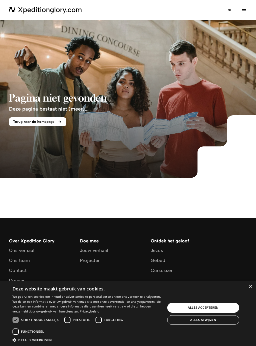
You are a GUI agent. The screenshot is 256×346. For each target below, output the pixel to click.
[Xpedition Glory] (45, 10)
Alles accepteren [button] (203, 307)
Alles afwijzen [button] (203, 320)
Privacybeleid (89, 311)
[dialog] (128, 313)
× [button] (250, 286)
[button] (86, 339)
